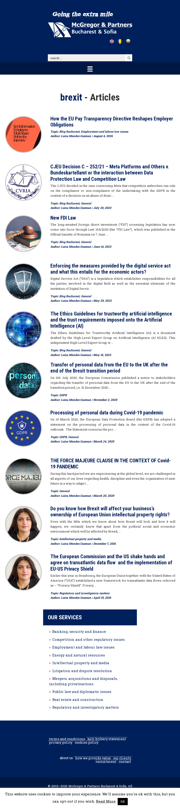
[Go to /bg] (128, 41)
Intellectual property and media (80, 539)
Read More (106, 801)
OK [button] (122, 801)
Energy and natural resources (78, 655)
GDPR (63, 395)
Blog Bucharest (69, 131)
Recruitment (106, 761)
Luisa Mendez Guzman (76, 136)
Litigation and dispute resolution (82, 670)
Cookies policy (86, 742)
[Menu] (90, 68)
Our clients (122, 758)
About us (66, 758)
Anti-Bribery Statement (106, 739)
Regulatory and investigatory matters (84, 593)
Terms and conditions (67, 739)
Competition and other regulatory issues (88, 639)
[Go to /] (112, 41)
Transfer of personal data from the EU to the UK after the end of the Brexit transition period (109, 368)
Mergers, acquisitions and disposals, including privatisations (83, 681)
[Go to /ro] (120, 41)
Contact (125, 761)
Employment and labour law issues (104, 131)
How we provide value (93, 758)
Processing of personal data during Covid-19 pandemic (106, 413)
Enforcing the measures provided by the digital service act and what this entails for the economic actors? (110, 269)
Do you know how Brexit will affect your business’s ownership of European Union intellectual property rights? (110, 512)
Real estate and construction (77, 699)
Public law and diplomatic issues (81, 691)
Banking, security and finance (79, 631)
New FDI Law (63, 218)
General (86, 203)
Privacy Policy (60, 742)
